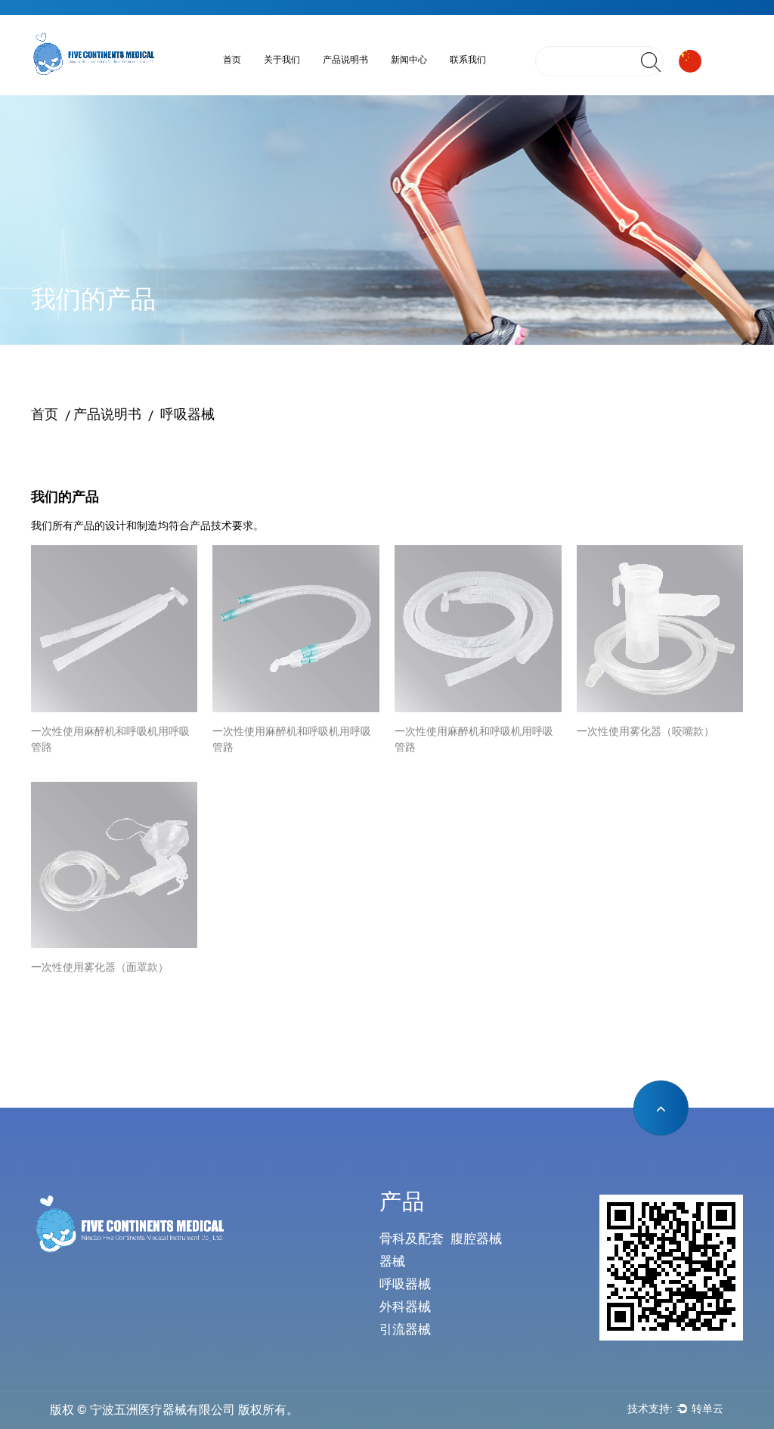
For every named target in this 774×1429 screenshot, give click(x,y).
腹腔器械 (476, 1238)
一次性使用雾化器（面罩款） (100, 967)
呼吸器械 (377, 83)
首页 (232, 59)
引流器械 (405, 1329)
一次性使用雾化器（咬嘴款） (645, 731)
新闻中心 (409, 59)
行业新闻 (444, 83)
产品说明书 (345, 59)
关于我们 (282, 59)
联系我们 (468, 59)
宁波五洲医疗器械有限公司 (162, 1410)
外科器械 (405, 1306)
